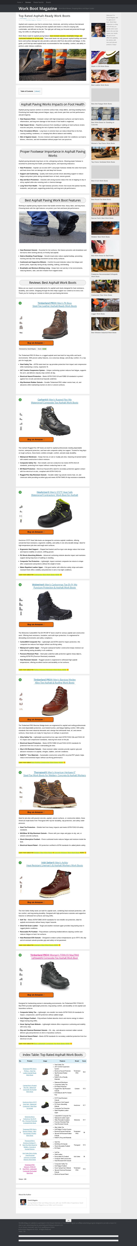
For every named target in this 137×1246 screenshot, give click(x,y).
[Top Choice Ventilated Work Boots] (105, 153)
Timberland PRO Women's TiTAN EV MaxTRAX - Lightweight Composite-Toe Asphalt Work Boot (30, 1169)
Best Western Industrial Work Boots (103, 333)
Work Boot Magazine (38, 8)
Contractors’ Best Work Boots (101, 295)
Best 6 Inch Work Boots (99, 181)
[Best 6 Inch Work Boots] (105, 172)
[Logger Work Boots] (105, 305)
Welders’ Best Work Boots (43, 853)
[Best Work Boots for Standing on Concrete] (105, 113)
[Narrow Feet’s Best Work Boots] (105, 209)
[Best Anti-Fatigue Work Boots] (105, 95)
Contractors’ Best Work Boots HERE (46, 575)
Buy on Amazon (35, 343)
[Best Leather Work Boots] (105, 76)
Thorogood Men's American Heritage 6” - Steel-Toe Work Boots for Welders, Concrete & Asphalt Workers (29, 1145)
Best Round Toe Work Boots (101, 199)
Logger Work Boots (98, 314)
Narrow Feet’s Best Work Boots (102, 218)
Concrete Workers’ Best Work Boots (67, 853)
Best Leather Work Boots (100, 85)
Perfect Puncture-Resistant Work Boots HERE (50, 670)
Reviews (39, 20)
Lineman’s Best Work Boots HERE (46, 945)
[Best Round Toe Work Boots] (105, 190)
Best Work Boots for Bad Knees (102, 256)
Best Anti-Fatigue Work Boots (101, 104)
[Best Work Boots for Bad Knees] (105, 246)
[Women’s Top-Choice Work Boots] (105, 134)
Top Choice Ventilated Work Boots (103, 162)
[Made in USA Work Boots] (105, 57)
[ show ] (37, 91)
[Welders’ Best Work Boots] (105, 228)
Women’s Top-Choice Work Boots (103, 143)
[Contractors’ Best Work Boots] (105, 286)
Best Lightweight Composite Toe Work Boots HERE (52, 1044)
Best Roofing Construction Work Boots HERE (47, 762)
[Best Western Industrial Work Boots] (105, 323)
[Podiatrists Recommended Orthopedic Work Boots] (105, 265)
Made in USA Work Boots (100, 66)
